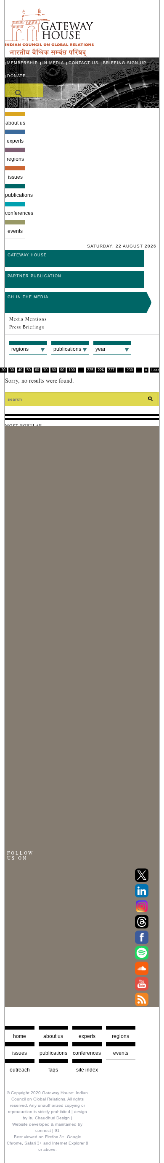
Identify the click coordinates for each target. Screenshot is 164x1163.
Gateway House (27, 255)
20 (3, 370)
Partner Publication (34, 276)
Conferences (15, 213)
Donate (16, 76)
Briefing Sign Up (124, 63)
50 (28, 370)
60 (37, 370)
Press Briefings (26, 327)
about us (53, 1036)
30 (12, 370)
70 (45, 370)
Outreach (20, 1070)
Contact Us (83, 63)
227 (111, 370)
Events (15, 231)
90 (62, 370)
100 (72, 370)
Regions (15, 159)
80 (54, 370)
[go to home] (49, 54)
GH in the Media (28, 297)
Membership (22, 63)
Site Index (87, 1070)
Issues (15, 177)
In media (53, 63)
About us (15, 123)
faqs (53, 1070)
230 (130, 370)
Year (100, 349)
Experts (15, 141)
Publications (15, 195)
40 (20, 370)
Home (19, 1036)
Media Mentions (28, 319)
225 (90, 370)
